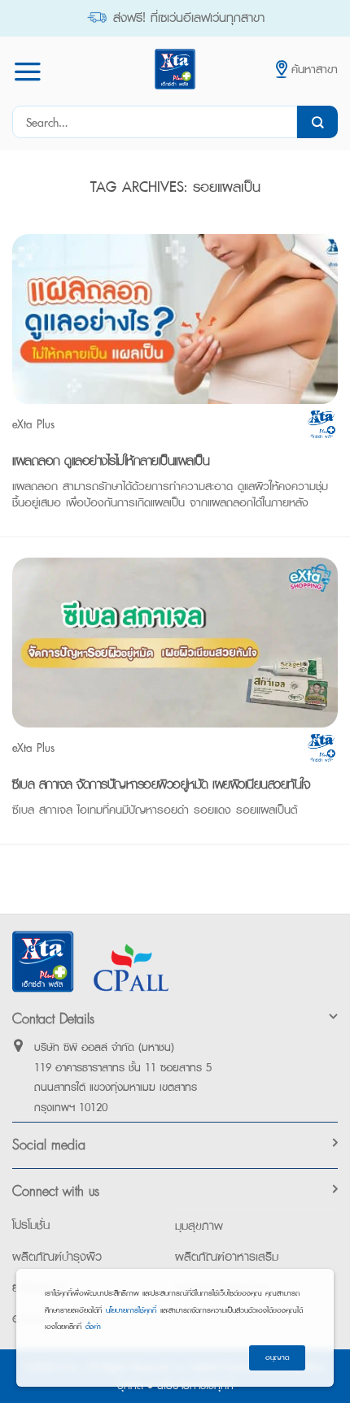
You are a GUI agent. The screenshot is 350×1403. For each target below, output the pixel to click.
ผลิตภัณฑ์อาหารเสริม (226, 1256)
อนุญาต (277, 1357)
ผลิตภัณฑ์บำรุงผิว (57, 1256)
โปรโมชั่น (31, 1225)
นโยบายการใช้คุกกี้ (131, 1310)
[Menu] (27, 71)
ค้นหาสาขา (314, 69)
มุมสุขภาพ (199, 1225)
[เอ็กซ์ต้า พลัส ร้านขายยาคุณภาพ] (175, 69)
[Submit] (317, 122)
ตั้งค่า (93, 1326)
